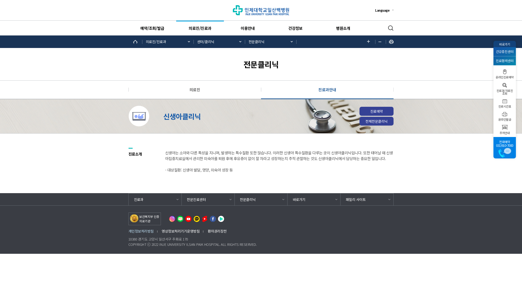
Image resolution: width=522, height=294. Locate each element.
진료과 (138, 199)
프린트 (391, 42)
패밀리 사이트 (356, 199)
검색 (391, 28)
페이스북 (213, 219)
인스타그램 (172, 219)
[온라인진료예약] (504, 71)
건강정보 (295, 28)
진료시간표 (504, 106)
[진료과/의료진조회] (504, 85)
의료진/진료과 (200, 28)
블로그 (180, 219)
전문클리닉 (256, 41)
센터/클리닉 (205, 41)
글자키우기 (369, 41)
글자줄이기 (380, 41)
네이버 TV (221, 219)
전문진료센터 (196, 199)
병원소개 (343, 28)
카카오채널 (197, 219)
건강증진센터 (505, 51)
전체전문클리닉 (376, 121)
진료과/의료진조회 (505, 92)
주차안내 (505, 132)
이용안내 (248, 28)
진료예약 (376, 111)
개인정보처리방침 (141, 231)
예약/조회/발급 (152, 28)
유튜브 (188, 219)
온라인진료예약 (504, 77)
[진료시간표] (504, 101)
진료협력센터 (505, 60)
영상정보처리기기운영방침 (181, 231)
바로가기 (504, 44)
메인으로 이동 (135, 42)
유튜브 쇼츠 (205, 219)
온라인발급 (504, 119)
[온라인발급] (504, 114)
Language (382, 10)
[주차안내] (504, 127)
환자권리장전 (217, 231)
